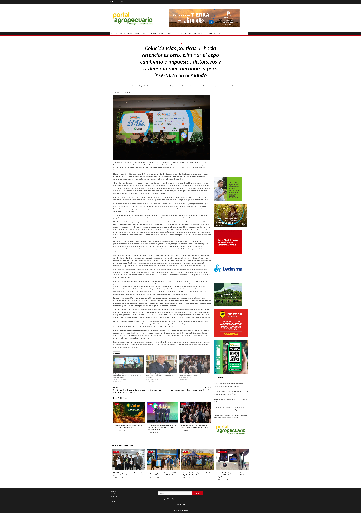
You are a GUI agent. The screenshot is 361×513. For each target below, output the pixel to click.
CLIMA (169, 33)
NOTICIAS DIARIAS (186, 33)
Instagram (113, 496)
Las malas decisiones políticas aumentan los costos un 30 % (191, 389)
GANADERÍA (137, 33)
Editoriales (209, 33)
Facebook (113, 491)
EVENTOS (175, 33)
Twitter (112, 494)
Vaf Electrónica (222, 451)
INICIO (112, 33)
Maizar (180, 43)
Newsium (176, 510)
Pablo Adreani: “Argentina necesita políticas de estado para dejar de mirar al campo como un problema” (160, 375)
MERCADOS (162, 33)
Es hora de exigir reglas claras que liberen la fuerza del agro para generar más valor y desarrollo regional (162, 427)
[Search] (249, 33)
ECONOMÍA (145, 33)
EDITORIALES (153, 33)
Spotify (112, 501)
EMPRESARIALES (197, 33)
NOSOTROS (119, 33)
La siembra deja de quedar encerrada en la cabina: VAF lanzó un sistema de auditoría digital (231, 475)
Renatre (116, 451)
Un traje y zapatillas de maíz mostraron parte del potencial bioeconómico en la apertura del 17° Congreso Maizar (127, 375)
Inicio (129, 86)
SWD (184, 504)
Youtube (112, 499)
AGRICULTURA (128, 33)
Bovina (150, 451)
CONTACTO (217, 33)
